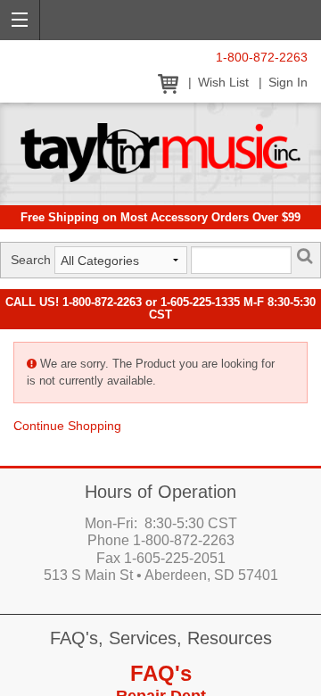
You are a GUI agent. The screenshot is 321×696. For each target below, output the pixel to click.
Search (31, 260)
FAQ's (161, 673)
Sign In (288, 82)
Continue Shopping (67, 425)
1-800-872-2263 (262, 57)
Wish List (223, 82)
